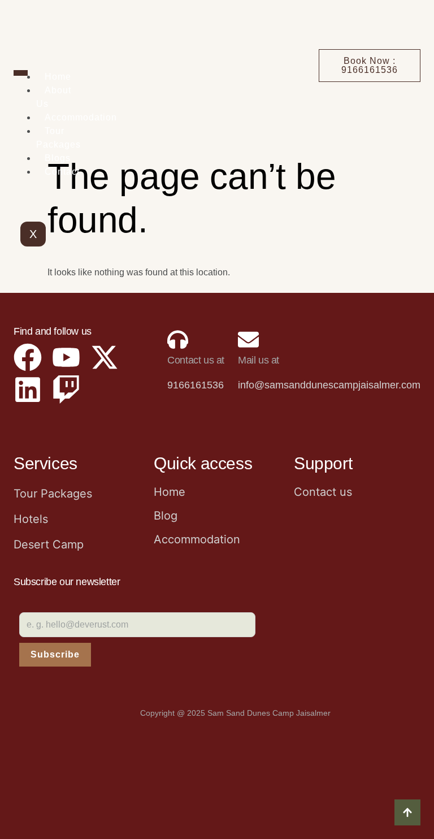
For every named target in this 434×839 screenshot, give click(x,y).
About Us (53, 97)
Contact (62, 171)
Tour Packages (58, 137)
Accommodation (81, 117)
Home (58, 76)
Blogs (58, 158)
